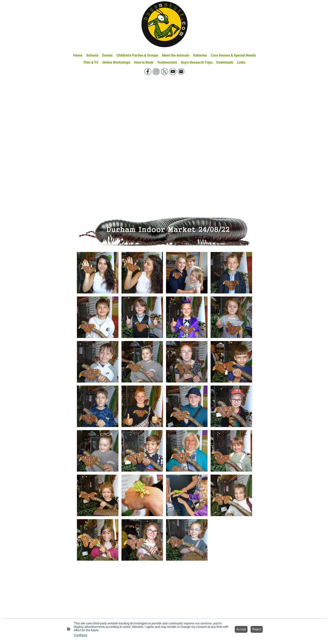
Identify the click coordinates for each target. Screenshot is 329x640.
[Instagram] (156, 71)
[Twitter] (164, 71)
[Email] (181, 71)
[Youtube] (172, 71)
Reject (256, 629)
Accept (241, 629)
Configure (80, 635)
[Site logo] (164, 24)
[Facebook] (147, 71)
